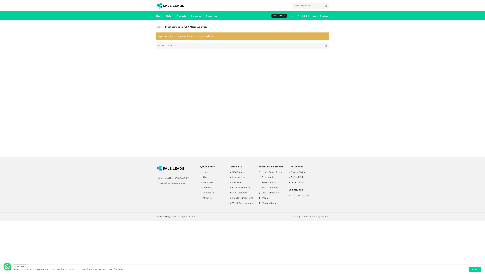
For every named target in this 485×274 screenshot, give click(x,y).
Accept (475, 269)
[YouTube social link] (299, 195)
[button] (7, 266)
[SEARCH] (326, 46)
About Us (207, 177)
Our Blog (207, 187)
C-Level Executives (241, 187)
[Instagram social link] (294, 195)
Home (159, 27)
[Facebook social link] (290, 195)
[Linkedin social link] (308, 195)
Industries (237, 182)
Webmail (266, 198)
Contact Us (208, 193)
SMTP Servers (269, 182)
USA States (237, 172)
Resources (208, 182)
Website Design (269, 203)
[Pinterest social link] (303, 195)
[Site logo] (170, 5)
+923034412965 (181, 178)
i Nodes (325, 216)
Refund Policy (298, 177)
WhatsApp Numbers (242, 203)
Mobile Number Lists (242, 198)
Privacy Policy (298, 172)
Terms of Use (297, 182)
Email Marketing (270, 187)
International (239, 177)
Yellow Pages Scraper (272, 172)
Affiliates (207, 198)
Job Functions (239, 193)
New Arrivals (279, 16)
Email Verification (270, 193)
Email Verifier (268, 177)
